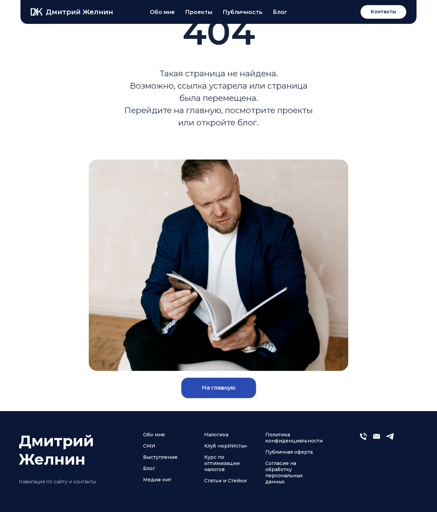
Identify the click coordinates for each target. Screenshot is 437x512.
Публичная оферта (289, 452)
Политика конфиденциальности (294, 438)
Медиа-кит (157, 480)
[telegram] (390, 439)
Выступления (160, 457)
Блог (280, 12)
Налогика (216, 435)
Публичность (243, 12)
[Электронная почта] (376, 439)
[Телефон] (363, 439)
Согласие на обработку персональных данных (284, 472)
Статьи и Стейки (225, 481)
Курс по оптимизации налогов (222, 463)
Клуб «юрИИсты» (225, 446)
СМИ (149, 446)
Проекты (198, 12)
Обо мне (162, 12)
